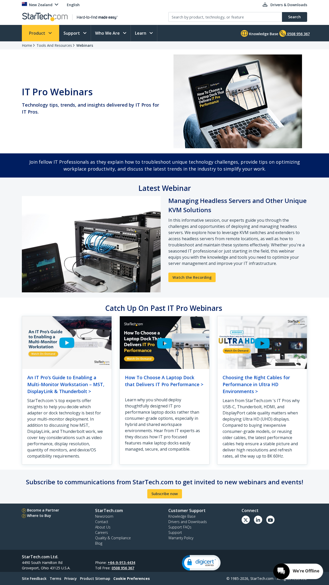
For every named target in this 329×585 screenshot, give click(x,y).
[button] (201, 563)
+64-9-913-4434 (121, 562)
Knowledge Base (263, 33)
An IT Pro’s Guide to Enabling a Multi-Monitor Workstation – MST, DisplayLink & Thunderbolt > (65, 384)
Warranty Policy (180, 537)
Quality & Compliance (113, 537)
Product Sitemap (95, 578)
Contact (101, 521)
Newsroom (104, 516)
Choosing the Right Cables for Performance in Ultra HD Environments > (256, 384)
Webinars (84, 45)
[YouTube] (270, 520)
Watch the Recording (192, 277)
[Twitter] (246, 520)
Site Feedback (34, 578)
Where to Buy (39, 515)
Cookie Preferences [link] (131, 578)
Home (27, 45)
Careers (101, 532)
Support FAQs (179, 527)
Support (72, 33)
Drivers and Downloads (187, 521)
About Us (103, 527)
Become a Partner (43, 510)
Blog (98, 543)
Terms (55, 578)
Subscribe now (164, 493)
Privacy (70, 578)
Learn (141, 33)
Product (37, 33)
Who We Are (108, 33)
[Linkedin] (258, 520)
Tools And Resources (54, 45)
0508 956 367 (123, 567)
